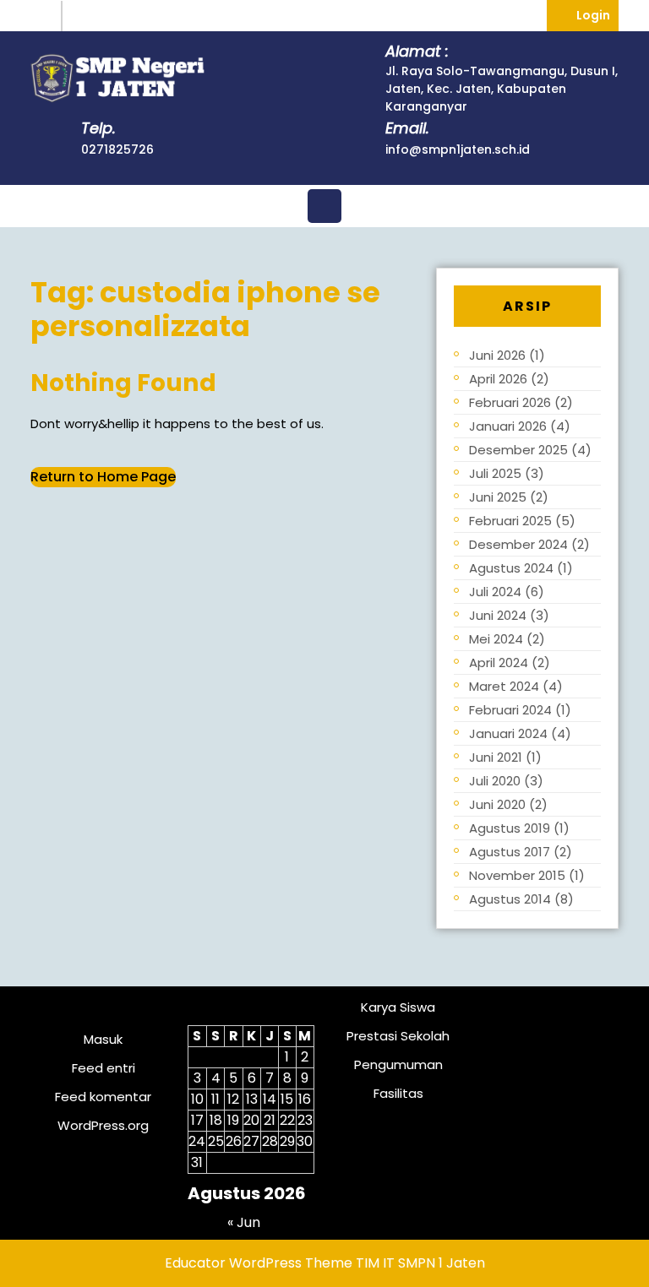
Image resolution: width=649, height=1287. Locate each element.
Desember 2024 (518, 544)
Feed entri (103, 1068)
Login (597, 15)
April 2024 (498, 662)
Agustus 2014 (510, 899)
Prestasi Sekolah (398, 1036)
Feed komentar (103, 1096)
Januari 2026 (508, 426)
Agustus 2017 (509, 852)
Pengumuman (398, 1064)
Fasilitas (398, 1093)
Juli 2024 (495, 591)
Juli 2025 (495, 473)
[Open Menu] (324, 206)
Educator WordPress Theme (258, 1263)
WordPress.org (103, 1125)
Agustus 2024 (511, 568)
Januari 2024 (508, 733)
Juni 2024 (497, 615)
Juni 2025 (497, 497)
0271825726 (117, 149)
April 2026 (498, 379)
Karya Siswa (398, 1007)
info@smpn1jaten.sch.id (457, 149)
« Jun (243, 1222)
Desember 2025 (518, 450)
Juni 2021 (495, 757)
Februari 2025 (510, 520)
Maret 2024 (504, 686)
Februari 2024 (510, 710)
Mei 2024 (496, 639)
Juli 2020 (495, 781)
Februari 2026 (510, 402)
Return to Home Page (103, 477)
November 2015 (517, 875)
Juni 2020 (497, 804)
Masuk (103, 1039)
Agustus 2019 (509, 828)
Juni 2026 (497, 355)
